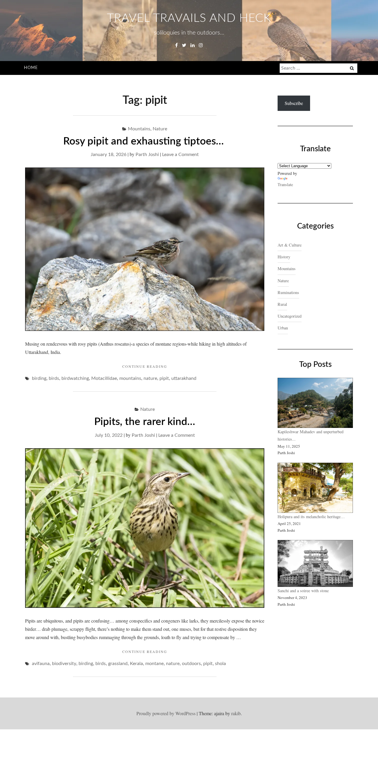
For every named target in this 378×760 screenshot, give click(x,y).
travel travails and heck (189, 18)
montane (154, 663)
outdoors (191, 663)
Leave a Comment (180, 154)
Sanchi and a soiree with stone (304, 590)
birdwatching (75, 378)
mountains (130, 378)
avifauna (41, 663)
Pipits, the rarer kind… (144, 422)
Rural (282, 304)
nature (150, 378)
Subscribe (294, 103)
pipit (164, 378)
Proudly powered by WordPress (165, 713)
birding (39, 378)
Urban (283, 328)
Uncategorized (290, 316)
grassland (118, 663)
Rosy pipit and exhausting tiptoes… (145, 141)
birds (54, 378)
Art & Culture (290, 245)
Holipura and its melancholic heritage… (311, 516)
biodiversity (64, 663)
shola (220, 663)
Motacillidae (104, 378)
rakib (236, 713)
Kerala (136, 663)
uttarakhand (183, 378)
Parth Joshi (147, 154)
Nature (160, 129)
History (284, 257)
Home (31, 68)
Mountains (139, 129)
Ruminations (288, 292)
